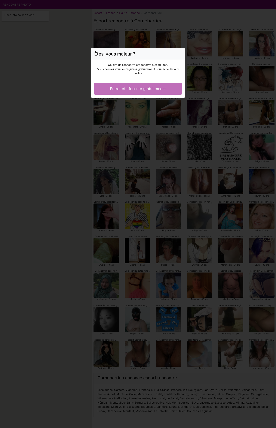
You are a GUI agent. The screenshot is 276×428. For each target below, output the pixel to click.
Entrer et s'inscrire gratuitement (138, 88)
